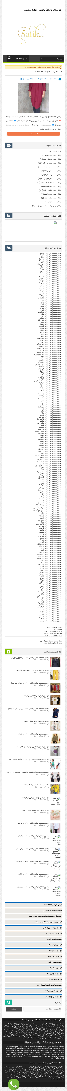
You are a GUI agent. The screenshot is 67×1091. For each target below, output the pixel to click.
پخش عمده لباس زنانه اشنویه (50, 427)
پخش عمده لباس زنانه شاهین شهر (48, 524)
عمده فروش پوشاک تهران (52, 633)
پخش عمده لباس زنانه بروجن (50, 445)
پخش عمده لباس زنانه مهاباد (50, 421)
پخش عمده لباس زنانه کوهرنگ (49, 449)
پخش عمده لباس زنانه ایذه (51, 373)
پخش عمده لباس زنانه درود (51, 534)
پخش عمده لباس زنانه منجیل (50, 571)
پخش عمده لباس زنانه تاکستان (49, 298)
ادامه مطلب (33, 134)
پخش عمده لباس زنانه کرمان (50, 272)
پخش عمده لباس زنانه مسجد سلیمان (47, 381)
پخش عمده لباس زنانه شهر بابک (49, 558)
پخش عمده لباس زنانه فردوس (49, 369)
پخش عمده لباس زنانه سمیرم (50, 322)
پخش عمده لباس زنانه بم (51, 403)
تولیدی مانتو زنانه (55, 979)
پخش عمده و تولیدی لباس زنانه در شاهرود (32, 861)
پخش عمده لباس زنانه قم (51, 270)
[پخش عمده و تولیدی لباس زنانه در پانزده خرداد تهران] (55, 718)
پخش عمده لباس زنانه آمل (51, 494)
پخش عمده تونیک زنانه (52, 159)
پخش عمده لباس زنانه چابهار (50, 441)
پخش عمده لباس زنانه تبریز (51, 278)
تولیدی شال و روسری (53, 997)
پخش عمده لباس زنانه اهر (51, 300)
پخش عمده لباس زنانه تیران (50, 522)
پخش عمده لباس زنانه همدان (50, 595)
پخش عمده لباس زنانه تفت (51, 470)
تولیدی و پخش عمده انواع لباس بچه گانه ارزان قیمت (28, 760)
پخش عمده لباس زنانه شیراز (50, 262)
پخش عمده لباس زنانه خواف (50, 357)
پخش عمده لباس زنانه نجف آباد (49, 520)
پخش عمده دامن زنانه (52, 171)
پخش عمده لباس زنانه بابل (51, 496)
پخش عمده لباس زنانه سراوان (49, 439)
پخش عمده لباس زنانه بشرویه (49, 371)
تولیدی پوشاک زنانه (54, 627)
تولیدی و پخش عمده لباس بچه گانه (48, 922)
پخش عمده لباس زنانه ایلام (51, 613)
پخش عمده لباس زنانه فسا (51, 391)
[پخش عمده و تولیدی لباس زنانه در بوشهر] (55, 832)
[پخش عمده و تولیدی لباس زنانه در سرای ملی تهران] (55, 692)
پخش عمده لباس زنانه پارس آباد (49, 462)
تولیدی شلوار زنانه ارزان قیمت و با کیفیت (32, 670)
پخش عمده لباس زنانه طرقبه (50, 351)
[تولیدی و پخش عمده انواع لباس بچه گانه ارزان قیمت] (55, 769)
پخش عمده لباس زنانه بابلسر (50, 498)
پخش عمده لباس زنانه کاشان (50, 514)
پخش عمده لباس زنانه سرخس (49, 361)
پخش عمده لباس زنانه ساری (50, 492)
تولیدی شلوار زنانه (54, 974)
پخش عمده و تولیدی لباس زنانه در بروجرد (32, 887)
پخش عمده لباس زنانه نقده (51, 425)
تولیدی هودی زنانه (55, 945)
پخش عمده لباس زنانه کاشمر (50, 530)
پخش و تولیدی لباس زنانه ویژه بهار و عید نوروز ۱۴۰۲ (27, 772)
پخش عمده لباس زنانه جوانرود (49, 433)
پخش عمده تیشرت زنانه (52, 163)
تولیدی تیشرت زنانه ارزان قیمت (35, 696)
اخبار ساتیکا (56, 151)
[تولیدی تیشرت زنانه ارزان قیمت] (55, 705)
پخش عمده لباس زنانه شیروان (49, 536)
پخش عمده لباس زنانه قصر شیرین (48, 456)
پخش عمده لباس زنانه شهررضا (49, 320)
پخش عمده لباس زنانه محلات (50, 562)
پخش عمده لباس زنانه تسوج (50, 385)
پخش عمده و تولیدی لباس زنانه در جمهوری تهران (29, 658)
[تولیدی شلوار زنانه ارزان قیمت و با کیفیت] (55, 679)
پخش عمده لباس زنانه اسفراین (49, 490)
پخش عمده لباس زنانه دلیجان (50, 560)
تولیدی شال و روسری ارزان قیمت (35, 798)
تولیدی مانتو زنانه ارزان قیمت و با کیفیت (32, 747)
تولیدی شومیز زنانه (54, 939)
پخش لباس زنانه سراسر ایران (49, 206)
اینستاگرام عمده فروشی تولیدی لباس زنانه (45, 916)
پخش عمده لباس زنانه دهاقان (50, 324)
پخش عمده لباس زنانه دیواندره (49, 591)
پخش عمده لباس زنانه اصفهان (50, 258)
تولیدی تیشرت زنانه (54, 933)
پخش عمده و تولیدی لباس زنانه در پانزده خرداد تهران (28, 709)
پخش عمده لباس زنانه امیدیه (50, 383)
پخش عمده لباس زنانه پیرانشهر (49, 312)
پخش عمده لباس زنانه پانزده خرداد (47, 506)
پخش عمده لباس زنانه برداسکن (49, 363)
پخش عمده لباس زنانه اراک (51, 296)
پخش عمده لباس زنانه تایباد (51, 304)
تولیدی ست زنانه (55, 968)
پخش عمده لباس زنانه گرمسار (50, 617)
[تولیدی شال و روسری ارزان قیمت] (55, 804)
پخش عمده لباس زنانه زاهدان (49, 276)
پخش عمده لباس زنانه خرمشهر (49, 546)
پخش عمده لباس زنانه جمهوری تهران (47, 510)
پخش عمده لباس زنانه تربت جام (49, 353)
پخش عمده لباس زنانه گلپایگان (49, 516)
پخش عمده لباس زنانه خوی (51, 409)
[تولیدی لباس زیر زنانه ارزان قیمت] (55, 819)
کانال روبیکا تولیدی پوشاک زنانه (36, 785)
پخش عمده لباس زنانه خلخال (50, 464)
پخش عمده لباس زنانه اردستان (49, 502)
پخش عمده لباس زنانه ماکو (51, 314)
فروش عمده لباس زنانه (53, 631)
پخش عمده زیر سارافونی (51, 175)
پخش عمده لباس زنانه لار (51, 397)
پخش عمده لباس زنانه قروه (51, 593)
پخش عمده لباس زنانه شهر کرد (49, 603)
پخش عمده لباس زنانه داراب (50, 387)
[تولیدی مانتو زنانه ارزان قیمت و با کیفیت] (55, 756)
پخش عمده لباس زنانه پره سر (50, 573)
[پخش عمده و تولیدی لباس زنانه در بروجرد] (55, 895)
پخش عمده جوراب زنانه (52, 167)
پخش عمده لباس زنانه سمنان (50, 268)
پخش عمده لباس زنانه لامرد (51, 310)
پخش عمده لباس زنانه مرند (51, 334)
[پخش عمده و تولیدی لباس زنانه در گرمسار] (55, 857)
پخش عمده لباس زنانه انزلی (50, 569)
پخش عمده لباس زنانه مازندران (49, 264)
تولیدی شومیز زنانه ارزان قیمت (36, 721)
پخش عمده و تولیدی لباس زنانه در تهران (33, 734)
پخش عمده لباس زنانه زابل (51, 316)
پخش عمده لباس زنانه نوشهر (50, 482)
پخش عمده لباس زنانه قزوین (50, 294)
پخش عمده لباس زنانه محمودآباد (49, 472)
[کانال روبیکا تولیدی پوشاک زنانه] (55, 794)
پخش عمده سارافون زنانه (51, 179)
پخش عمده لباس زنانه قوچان (50, 528)
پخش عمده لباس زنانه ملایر (51, 599)
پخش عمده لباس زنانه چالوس (50, 484)
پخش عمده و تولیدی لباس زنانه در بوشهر (32, 823)
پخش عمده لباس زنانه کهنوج (50, 415)
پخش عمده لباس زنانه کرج (51, 256)
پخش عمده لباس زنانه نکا (51, 486)
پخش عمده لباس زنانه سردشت (49, 407)
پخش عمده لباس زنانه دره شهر (49, 451)
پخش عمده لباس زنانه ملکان (50, 342)
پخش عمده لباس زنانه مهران (50, 453)
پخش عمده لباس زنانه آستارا (50, 567)
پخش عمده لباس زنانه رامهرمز (49, 377)
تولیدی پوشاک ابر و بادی (52, 928)
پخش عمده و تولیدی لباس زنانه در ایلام (33, 874)
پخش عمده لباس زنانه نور (51, 480)
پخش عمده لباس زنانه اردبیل (50, 288)
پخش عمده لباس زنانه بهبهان (50, 306)
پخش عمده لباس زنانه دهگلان (50, 318)
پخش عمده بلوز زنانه (53, 155)
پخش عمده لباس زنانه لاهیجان (49, 565)
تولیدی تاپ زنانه (55, 951)
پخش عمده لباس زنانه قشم (51, 437)
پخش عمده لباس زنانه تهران (50, 254)
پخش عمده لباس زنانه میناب (50, 435)
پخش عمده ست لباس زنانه (51, 183)
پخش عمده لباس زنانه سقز (51, 589)
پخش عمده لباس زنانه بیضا (51, 389)
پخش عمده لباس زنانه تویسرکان (49, 597)
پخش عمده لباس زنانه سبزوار (50, 526)
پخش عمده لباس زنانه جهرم (50, 308)
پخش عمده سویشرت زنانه (51, 186)
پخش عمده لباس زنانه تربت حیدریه (47, 355)
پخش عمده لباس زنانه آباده (51, 550)
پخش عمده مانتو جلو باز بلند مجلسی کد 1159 (37, 79)
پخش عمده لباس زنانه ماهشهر (50, 375)
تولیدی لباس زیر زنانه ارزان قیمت (35, 810)
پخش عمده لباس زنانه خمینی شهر (48, 504)
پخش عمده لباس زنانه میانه (51, 340)
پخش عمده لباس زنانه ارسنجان (49, 393)
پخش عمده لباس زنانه (52, 194)
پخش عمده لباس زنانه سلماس (50, 405)
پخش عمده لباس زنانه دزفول (50, 548)
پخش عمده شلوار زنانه (52, 190)
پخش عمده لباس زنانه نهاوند (50, 601)
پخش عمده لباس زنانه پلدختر (50, 605)
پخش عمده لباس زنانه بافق (51, 468)
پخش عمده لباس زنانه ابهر (51, 581)
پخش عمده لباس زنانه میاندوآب (49, 423)
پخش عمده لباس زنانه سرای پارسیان (47, 508)
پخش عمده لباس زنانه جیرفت (50, 417)
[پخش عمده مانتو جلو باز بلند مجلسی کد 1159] (33, 113)
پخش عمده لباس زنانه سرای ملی (48, 512)
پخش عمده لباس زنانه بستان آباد (48, 344)
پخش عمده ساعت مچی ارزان (51, 641)
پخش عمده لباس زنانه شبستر (50, 346)
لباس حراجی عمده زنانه (53, 905)
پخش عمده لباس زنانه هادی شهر (49, 338)
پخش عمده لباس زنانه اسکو (50, 328)
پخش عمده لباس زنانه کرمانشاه (49, 284)
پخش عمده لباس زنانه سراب (50, 330)
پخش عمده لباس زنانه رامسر (50, 476)
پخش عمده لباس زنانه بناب (51, 302)
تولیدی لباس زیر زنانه (53, 991)
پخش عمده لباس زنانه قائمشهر (49, 478)
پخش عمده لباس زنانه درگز (51, 359)
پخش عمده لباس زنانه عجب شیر (49, 349)
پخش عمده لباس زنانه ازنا (51, 609)
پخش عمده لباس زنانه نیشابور (49, 532)
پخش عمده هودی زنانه (52, 202)
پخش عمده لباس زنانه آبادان (50, 542)
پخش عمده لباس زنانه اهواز (50, 290)
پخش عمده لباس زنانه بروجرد (50, 611)
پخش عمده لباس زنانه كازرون (50, 395)
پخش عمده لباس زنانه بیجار (50, 587)
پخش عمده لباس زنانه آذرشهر (50, 326)
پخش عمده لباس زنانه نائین (50, 518)
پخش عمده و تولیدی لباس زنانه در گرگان (33, 836)
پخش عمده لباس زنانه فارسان (50, 447)
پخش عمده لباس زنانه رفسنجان (49, 554)
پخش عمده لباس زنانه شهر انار (49, 556)
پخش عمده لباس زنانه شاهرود (49, 615)
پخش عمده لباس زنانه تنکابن (50, 474)
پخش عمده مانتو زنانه (52, 198)
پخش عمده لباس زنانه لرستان (50, 260)
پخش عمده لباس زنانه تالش (50, 577)
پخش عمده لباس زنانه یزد (51, 274)
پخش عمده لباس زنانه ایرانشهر (49, 429)
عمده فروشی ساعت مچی (53, 643)
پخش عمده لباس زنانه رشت (50, 292)
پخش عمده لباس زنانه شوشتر (50, 379)
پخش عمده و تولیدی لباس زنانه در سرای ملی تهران (29, 683)
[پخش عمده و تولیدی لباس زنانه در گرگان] (55, 844)
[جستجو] (9, 57)
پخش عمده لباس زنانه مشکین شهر (48, 466)
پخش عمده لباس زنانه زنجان (50, 286)
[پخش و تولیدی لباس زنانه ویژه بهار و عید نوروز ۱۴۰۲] (55, 781)
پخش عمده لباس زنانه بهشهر (50, 500)
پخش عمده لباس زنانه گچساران (49, 460)
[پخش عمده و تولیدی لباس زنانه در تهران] (55, 743)
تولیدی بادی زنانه (55, 962)
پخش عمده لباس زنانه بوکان (50, 413)
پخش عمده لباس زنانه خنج (51, 401)
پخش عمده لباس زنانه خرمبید (50, 552)
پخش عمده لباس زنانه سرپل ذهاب (48, 431)
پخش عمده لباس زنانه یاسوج (50, 458)
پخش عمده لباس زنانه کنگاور (50, 583)
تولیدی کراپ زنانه (55, 956)
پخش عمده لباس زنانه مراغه (50, 332)
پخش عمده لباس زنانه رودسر (50, 575)
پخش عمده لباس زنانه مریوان (50, 443)
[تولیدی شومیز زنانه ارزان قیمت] (55, 730)
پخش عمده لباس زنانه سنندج (50, 282)
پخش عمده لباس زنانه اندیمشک (49, 544)
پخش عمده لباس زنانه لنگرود (50, 579)
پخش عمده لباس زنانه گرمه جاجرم (48, 365)
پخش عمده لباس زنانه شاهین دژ (49, 419)
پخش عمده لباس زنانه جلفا (51, 336)
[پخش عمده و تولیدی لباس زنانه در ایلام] (55, 881)
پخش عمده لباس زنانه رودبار (50, 488)
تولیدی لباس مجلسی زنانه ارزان (49, 985)
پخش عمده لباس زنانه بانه (51, 585)
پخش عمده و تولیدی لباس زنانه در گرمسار (32, 849)
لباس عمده (58, 629)
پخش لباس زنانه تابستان (52, 910)
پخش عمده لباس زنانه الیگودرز (49, 607)
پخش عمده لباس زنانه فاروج (50, 538)
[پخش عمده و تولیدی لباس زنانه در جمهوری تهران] (55, 667)
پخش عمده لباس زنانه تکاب (51, 411)
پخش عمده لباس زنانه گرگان (50, 619)
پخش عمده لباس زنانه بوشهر (50, 621)
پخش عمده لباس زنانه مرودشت (49, 399)
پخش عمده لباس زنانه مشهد (50, 266)
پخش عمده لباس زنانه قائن (51, 540)
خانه (57, 67)
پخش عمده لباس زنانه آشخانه (50, 367)
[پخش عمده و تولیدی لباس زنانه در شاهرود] (55, 870)
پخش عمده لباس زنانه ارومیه (50, 280)
